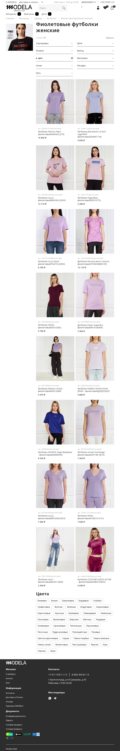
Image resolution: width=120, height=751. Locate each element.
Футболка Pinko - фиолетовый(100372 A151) (91, 517)
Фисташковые (79, 644)
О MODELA (11, 2)
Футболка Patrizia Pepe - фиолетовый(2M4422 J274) (51, 133)
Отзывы (9, 701)
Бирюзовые (68, 600)
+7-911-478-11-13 (57, 674)
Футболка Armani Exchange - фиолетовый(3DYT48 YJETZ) (92, 453)
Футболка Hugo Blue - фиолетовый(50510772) (89, 199)
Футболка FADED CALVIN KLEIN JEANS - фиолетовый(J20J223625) (94, 390)
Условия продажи (14, 725)
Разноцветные (79, 632)
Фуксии (94, 644)
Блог (8, 683)
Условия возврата (14, 729)
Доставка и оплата (28, 2)
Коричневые (44, 613)
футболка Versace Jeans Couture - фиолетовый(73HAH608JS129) (94, 262)
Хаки (105, 644)
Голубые (97, 600)
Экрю (53, 650)
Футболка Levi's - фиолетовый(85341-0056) (50, 580)
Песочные (43, 632)
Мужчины (29, 14)
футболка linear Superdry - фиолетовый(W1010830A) (91, 326)
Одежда (38, 18)
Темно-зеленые (101, 638)
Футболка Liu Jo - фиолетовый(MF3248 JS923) (51, 517)
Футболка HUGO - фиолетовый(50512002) (49, 326)
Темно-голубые (81, 638)
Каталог (9, 678)
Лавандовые (89, 613)
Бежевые (42, 600)
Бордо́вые (84, 600)
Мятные (87, 619)
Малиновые (59, 619)
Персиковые (92, 625)
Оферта (9, 720)
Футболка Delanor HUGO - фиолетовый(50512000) (51, 390)
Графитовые (44, 606)
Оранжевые (60, 625)
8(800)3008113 (89, 2)
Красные (59, 613)
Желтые (58, 606)
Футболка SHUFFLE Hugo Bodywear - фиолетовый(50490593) (55, 453)
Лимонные (106, 613)
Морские (74, 619)
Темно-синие (44, 644)
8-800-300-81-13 (80, 674)
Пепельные (76, 625)
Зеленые (71, 606)
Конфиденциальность (16, 716)
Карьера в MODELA (14, 706)
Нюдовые (100, 619)
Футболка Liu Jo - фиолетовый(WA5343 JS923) (52, 199)
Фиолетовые (61, 644)
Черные (42, 650)
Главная (10, 18)
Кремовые (73, 613)
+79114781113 (107, 2)
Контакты (10, 693)
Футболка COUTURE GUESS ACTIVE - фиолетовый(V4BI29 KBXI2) (94, 580)
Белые (54, 600)
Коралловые (102, 606)
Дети (44, 14)
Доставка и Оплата (14, 697)
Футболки (51, 18)
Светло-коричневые (48, 638)
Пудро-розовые (60, 632)
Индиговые (86, 606)
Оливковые (43, 625)
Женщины (11, 14)
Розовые (96, 632)
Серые (65, 638)
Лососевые (43, 619)
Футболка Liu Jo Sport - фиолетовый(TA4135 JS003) (51, 262)
